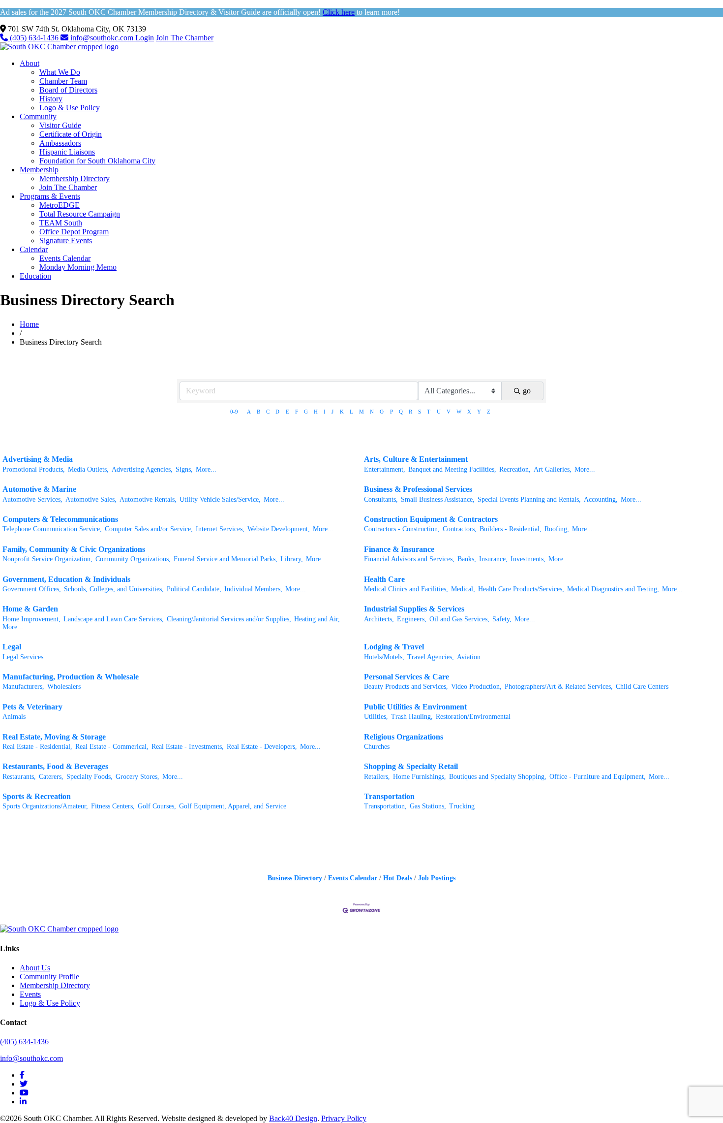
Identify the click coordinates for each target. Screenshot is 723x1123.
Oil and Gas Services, (459, 619)
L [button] (351, 412)
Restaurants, (19, 776)
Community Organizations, (133, 559)
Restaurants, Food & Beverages (55, 766)
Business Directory (295, 878)
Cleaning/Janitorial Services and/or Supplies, (229, 619)
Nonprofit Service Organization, (47, 559)
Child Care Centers (642, 686)
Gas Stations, (428, 806)
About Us (35, 967)
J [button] (332, 412)
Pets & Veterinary (32, 707)
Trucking (462, 806)
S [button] (419, 412)
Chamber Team (63, 81)
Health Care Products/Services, (521, 589)
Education (35, 276)
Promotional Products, (33, 469)
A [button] (249, 412)
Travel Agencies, (430, 657)
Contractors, (460, 529)
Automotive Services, (32, 499)
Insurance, (493, 559)
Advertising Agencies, (142, 469)
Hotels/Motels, (384, 657)
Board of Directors (68, 90)
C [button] (268, 412)
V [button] (449, 412)
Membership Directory (74, 178)
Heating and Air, (317, 619)
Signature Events (65, 240)
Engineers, (411, 619)
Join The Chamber (184, 37)
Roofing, (556, 529)
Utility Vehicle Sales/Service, (220, 499)
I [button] (325, 412)
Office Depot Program (74, 231)
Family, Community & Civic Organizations (73, 549)
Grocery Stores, (137, 776)
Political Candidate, (194, 589)
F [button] (296, 412)
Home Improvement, (31, 619)
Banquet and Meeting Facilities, (452, 469)
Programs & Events (50, 196)
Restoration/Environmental (473, 716)
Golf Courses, (157, 806)
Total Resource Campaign (79, 214)
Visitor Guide (60, 125)
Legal (11, 646)
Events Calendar (64, 258)
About (29, 63)
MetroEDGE (59, 205)
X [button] (469, 412)
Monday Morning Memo (78, 267)
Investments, (528, 559)
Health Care (384, 579)
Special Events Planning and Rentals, (529, 499)
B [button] (258, 412)
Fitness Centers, (113, 806)
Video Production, (476, 686)
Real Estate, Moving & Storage (54, 737)
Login (144, 37)
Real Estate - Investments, (187, 746)
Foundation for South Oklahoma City (97, 161)
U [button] (439, 412)
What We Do (59, 72)
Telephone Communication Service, (52, 529)
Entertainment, (384, 469)
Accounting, (601, 499)
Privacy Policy (343, 1118)
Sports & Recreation (36, 796)
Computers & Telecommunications (60, 519)
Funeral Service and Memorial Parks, (225, 559)
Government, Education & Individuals (66, 579)
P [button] (391, 412)
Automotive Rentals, (148, 499)
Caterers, (51, 776)
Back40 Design (293, 1118)
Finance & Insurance (399, 549)
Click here (339, 12)
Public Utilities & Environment (415, 707)
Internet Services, (220, 529)
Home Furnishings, (419, 776)
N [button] (372, 412)
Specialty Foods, (89, 776)
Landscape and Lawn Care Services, (113, 619)
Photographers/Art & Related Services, (559, 686)
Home (29, 324)
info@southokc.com (101, 37)
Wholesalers (64, 686)
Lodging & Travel (394, 646)
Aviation (469, 657)
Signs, (184, 469)
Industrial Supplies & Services (414, 609)
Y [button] (479, 412)
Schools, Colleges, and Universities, (114, 589)
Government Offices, (31, 589)
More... (206, 469)
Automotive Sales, (91, 499)
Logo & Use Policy (69, 107)
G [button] (306, 412)
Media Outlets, (88, 469)
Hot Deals (397, 878)
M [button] (361, 412)
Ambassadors (60, 143)
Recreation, (515, 469)
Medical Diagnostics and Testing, (613, 589)
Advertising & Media (37, 459)
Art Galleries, (553, 469)
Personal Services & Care (406, 677)
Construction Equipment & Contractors (431, 519)
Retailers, (377, 776)
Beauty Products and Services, (406, 686)
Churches (377, 746)
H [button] (316, 412)
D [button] (277, 412)
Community (38, 116)
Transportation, (385, 806)
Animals (14, 716)
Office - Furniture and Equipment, (597, 776)
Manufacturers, (23, 686)
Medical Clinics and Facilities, (406, 589)
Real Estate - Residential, (37, 746)
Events (30, 994)
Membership (39, 169)
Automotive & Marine (39, 489)
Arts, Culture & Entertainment (416, 459)
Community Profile (49, 976)
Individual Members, (253, 589)
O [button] (382, 412)
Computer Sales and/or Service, (149, 529)
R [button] (410, 412)
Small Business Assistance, (438, 499)
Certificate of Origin (70, 134)
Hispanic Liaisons (67, 152)
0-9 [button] (234, 412)
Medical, (463, 589)
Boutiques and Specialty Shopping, (497, 776)
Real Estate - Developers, (262, 746)
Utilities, (376, 716)
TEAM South (60, 223)
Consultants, (381, 499)
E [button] (287, 412)
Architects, (379, 619)
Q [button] (401, 412)
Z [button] (488, 412)
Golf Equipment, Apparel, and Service (232, 806)
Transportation (389, 796)
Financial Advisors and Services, (409, 559)
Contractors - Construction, (402, 529)
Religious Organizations (403, 737)
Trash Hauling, (412, 716)
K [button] (342, 412)
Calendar (34, 249)
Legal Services (22, 657)
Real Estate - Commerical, (112, 746)
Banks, (466, 559)
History (50, 99)
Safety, (502, 619)
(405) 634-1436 (34, 37)
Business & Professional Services (418, 489)
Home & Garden (30, 609)
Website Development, (278, 529)
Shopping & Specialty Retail (411, 766)
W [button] (458, 412)
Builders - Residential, (511, 529)
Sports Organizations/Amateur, (45, 806)
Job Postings (436, 878)
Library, (291, 559)
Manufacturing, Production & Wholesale (70, 677)
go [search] (527, 390)
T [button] (428, 412)
